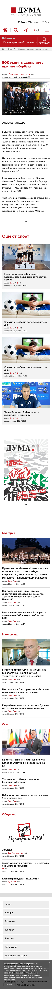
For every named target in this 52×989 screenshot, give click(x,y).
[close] (49, 962)
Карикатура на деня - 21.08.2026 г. (20, 879)
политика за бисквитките (14, 977)
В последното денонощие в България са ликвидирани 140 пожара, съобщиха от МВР (24, 615)
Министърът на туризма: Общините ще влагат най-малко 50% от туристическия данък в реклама (24, 673)
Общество (9, 814)
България (8, 533)
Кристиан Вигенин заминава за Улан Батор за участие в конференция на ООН (24, 762)
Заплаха (7, 850)
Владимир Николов (18, 74)
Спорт (10, 49)
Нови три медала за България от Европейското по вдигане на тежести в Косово (25, 277)
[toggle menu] (47, 30)
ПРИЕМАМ (9, 984)
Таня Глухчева (13, 853)
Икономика (10, 634)
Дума (12, 283)
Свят (5, 724)
